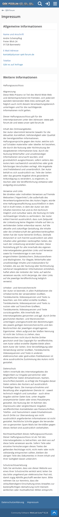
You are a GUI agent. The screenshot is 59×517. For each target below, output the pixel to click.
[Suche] (40, 4)
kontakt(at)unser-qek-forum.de (18, 54)
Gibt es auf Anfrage (13, 64)
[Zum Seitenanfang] (54, 512)
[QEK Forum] (17, 4)
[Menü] (55, 4)
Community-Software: (29, 512)
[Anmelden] (47, 4)
